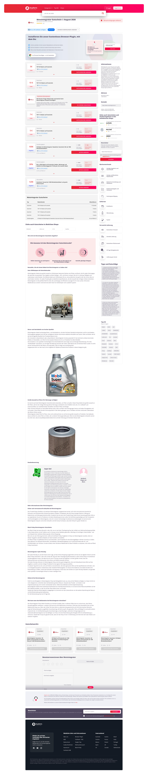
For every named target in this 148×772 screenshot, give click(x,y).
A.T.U (53, 229)
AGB (64, 739)
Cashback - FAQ (79, 739)
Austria (106, 736)
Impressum (66, 747)
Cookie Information (109, 715)
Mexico (97, 742)
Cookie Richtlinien (68, 745)
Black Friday (78, 747)
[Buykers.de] (32, 8)
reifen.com (41, 229)
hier (76, 702)
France (106, 739)
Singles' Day (78, 742)
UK (105, 745)
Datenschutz (66, 742)
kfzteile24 (29, 229)
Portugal (116, 742)
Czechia (98, 739)
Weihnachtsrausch (80, 745)
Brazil (115, 736)
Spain (97, 745)
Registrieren (117, 8)
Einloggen (108, 8)
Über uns (65, 736)
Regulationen (106, 156)
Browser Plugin (79, 736)
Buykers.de (46, 695)
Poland (106, 742)
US (96, 747)
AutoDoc (67, 229)
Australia (98, 736)
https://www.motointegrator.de (108, 105)
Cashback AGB (67, 750)
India (115, 739)
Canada (106, 747)
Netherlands (117, 747)
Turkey (115, 745)
